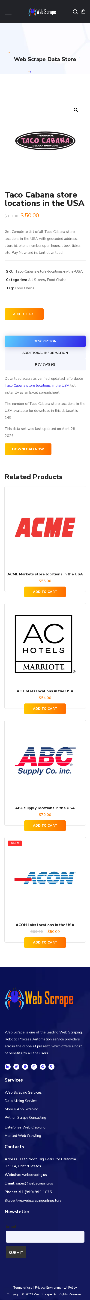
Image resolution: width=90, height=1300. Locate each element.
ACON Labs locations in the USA (45, 924)
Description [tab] (45, 341)
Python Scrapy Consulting (25, 1117)
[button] (76, 110)
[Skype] (51, 1067)
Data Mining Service (21, 1100)
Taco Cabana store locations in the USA (37, 385)
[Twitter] (16, 1067)
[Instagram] (34, 1067)
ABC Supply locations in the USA (45, 808)
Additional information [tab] (45, 353)
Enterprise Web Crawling (25, 1127)
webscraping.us (34, 1174)
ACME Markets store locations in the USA (45, 574)
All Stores (36, 279)
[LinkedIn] (8, 1067)
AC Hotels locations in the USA (45, 691)
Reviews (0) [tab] (45, 364)
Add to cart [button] (45, 592)
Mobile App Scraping (21, 1109)
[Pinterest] (43, 1067)
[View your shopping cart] (83, 11)
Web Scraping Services (23, 1092)
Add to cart (24, 314)
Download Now (28, 449)
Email (11, 1226)
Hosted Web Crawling (23, 1135)
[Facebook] (25, 1067)
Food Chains (56, 279)
